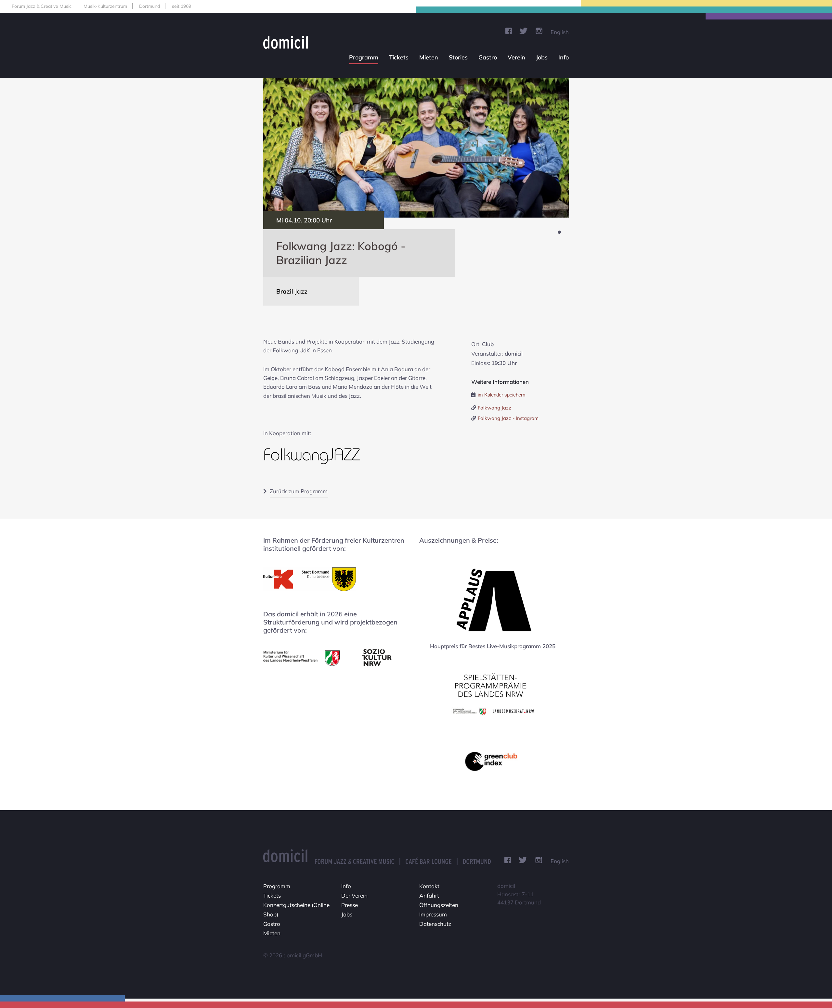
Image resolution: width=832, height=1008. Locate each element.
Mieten (428, 57)
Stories (458, 57)
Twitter (523, 31)
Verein (516, 57)
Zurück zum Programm (299, 491)
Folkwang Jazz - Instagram (508, 418)
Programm (363, 57)
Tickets (399, 57)
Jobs (542, 57)
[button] (559, 232)
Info (563, 57)
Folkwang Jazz (494, 408)
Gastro (487, 57)
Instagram (539, 31)
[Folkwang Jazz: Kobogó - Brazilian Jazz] (416, 148)
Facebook (508, 31)
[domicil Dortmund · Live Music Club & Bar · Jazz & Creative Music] (288, 42)
